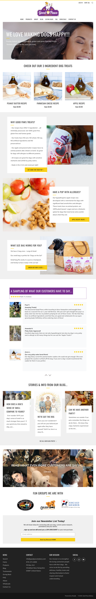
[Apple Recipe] (79, 86)
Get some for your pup (35, 170)
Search (5, 559)
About (36, 19)
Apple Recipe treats (78, 219)
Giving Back (49, 19)
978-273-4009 (31, 562)
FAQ (56, 19)
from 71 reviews (26, 297)
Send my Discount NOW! (48, 539)
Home (22, 19)
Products (29, 19)
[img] (15, 297)
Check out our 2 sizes (35, 267)
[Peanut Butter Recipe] (17, 86)
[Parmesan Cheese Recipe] (48, 86)
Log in (81, 3)
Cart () (87, 3)
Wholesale (63, 19)
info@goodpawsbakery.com (36, 559)
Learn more (47, 472)
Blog (41, 19)
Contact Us (72, 19)
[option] (48, 41)
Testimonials (7, 571)
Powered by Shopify (70, 596)
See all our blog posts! (47, 441)
